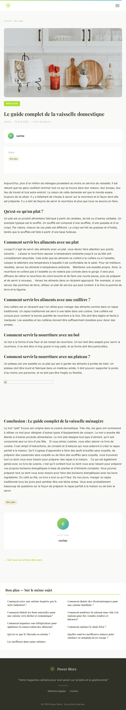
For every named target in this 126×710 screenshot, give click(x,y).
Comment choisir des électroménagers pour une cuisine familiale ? (93, 603)
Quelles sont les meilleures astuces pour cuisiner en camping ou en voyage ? (91, 636)
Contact (74, 691)
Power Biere (66, 669)
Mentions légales (57, 691)
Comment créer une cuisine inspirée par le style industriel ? (32, 603)
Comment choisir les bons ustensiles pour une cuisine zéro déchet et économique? (31, 614)
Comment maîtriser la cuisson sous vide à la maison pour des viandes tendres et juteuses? (93, 616)
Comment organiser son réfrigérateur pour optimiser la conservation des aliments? (32, 625)
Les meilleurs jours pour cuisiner (26, 641)
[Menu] (117, 5)
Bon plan (18, 21)
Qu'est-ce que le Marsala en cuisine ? (28, 634)
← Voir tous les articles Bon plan (23, 559)
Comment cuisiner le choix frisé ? (87, 626)
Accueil (7, 21)
